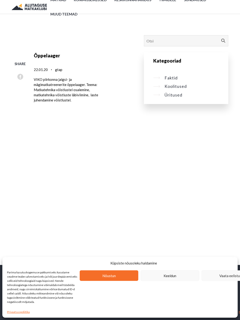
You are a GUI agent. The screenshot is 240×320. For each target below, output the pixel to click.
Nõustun (109, 276)
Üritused (173, 94)
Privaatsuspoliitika (18, 312)
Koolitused (176, 86)
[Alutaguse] (29, 7)
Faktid (171, 77)
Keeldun (170, 276)
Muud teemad (63, 14)
